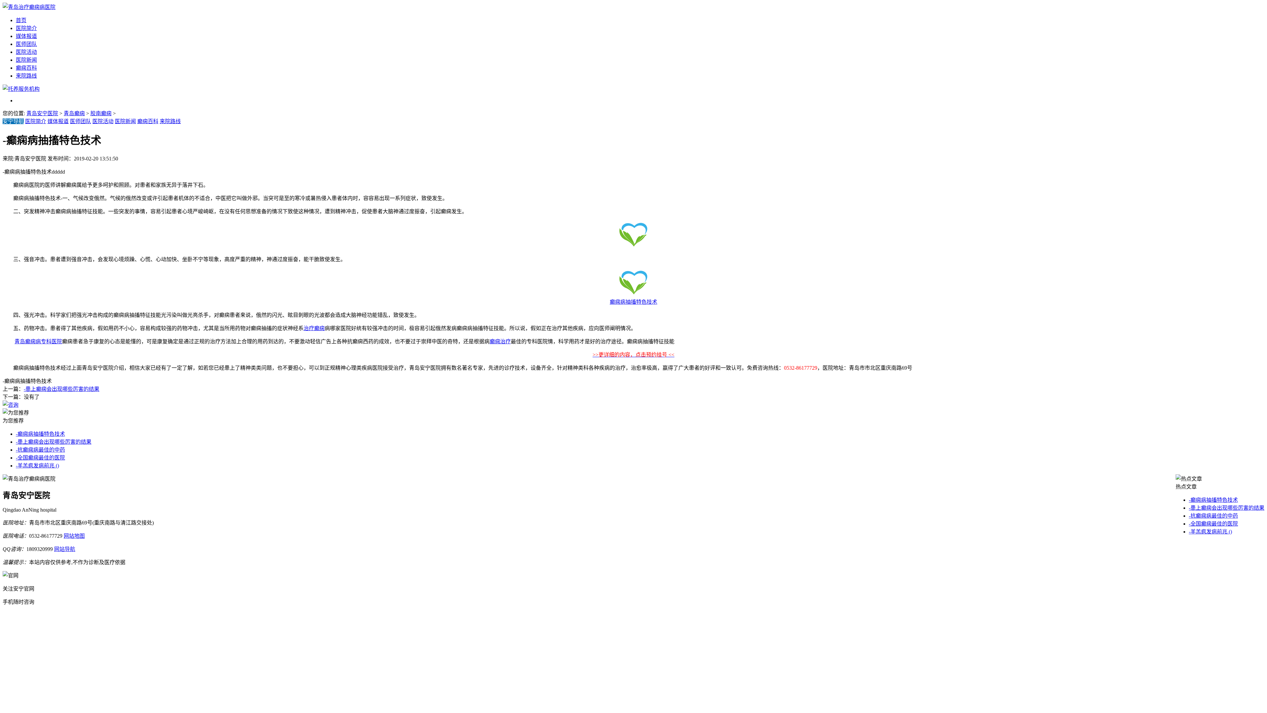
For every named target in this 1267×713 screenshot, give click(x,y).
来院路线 (26, 76)
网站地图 (74, 536)
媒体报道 (26, 36)
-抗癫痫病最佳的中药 (40, 450)
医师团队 (26, 44)
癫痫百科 (26, 68)
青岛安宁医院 (42, 113)
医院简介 (26, 28)
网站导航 (64, 549)
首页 (21, 20)
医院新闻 (26, 60)
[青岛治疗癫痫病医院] (29, 7)
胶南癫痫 (101, 113)
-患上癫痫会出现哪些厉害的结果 (61, 389)
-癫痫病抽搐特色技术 (40, 434)
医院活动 (26, 52)
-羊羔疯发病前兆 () (37, 465)
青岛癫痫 (74, 113)
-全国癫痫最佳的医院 (40, 457)
